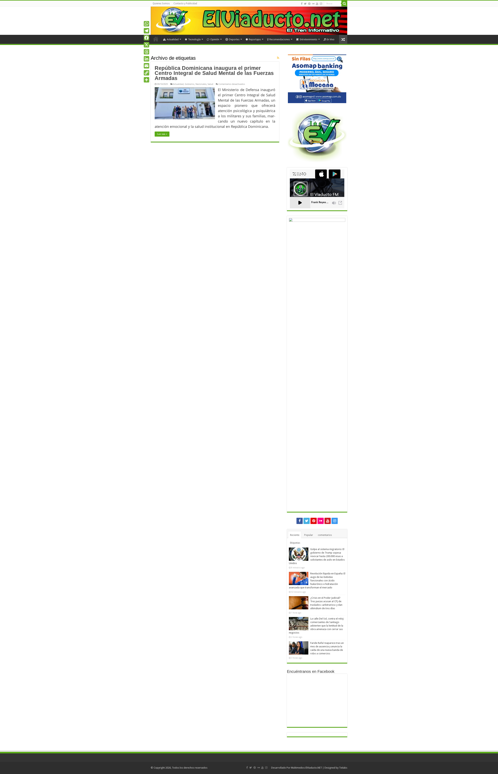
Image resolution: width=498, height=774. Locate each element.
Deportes (234, 39)
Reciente (294, 535)
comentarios (325, 535)
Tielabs (343, 767)
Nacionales (201, 83)
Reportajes (255, 39)
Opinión (214, 39)
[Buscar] (344, 3)
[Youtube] (317, 3)
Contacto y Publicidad (185, 3)
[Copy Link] (146, 72)
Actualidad (173, 39)
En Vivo (330, 39)
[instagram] (321, 3)
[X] (146, 44)
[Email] (146, 65)
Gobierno (189, 83)
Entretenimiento (308, 39)
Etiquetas (295, 542)
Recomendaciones (279, 39)
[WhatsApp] (146, 23)
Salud (210, 83)
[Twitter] (305, 3)
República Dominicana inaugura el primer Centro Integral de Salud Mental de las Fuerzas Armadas (214, 73)
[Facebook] (302, 3)
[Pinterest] (309, 3)
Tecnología (194, 39)
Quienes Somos (161, 3)
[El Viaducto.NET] (249, 21)
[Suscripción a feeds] (278, 57)
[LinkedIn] (146, 58)
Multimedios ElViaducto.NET (306, 767)
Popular (308, 535)
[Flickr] (313, 3)
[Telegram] (146, 30)
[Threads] (146, 51)
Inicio (156, 39)
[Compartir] (146, 79)
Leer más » (162, 134)
